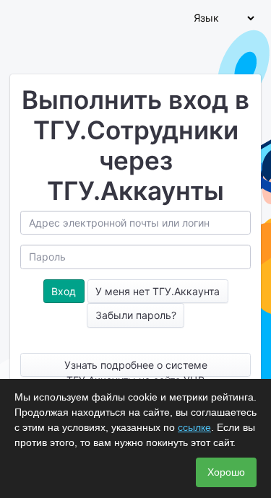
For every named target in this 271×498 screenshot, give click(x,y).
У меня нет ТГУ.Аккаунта (157, 291)
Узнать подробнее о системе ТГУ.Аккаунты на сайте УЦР (135, 368)
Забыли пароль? (135, 315)
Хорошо (226, 472)
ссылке (194, 427)
